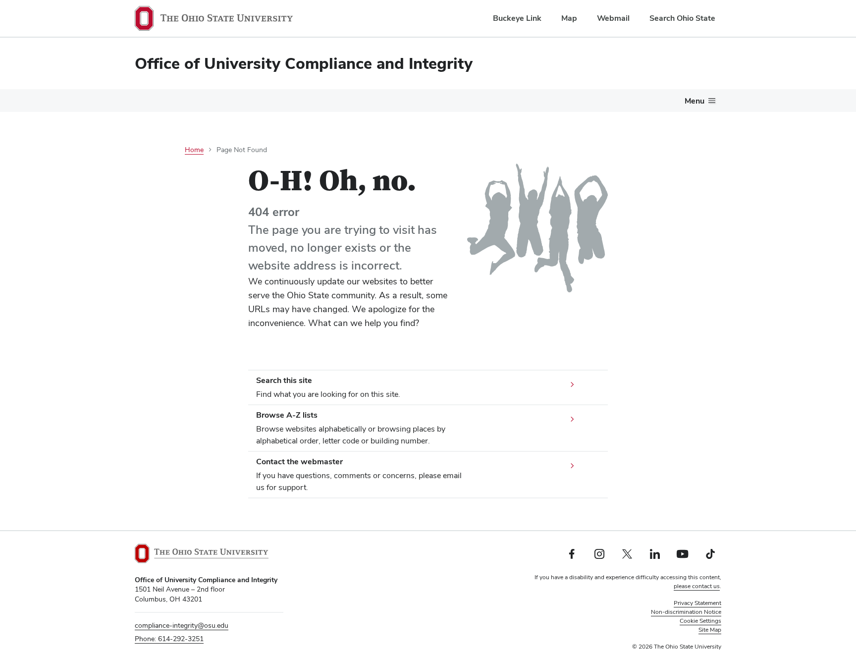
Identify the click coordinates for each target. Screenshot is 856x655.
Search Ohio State (682, 18)
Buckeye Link (517, 18)
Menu (694, 101)
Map (569, 18)
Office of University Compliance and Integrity (304, 63)
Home (194, 149)
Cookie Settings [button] (700, 621)
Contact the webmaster (299, 461)
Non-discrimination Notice (686, 612)
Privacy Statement (697, 603)
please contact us (697, 586)
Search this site (284, 380)
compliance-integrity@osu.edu (181, 625)
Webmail (613, 18)
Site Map (709, 630)
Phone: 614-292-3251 (169, 638)
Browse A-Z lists (287, 415)
